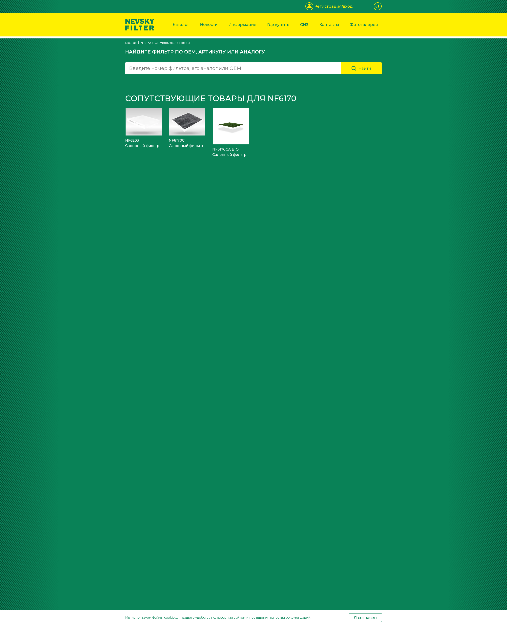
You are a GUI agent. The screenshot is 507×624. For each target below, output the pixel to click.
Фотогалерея (364, 24)
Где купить (278, 24)
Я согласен (365, 617)
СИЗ (304, 24)
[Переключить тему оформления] (378, 6)
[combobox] (233, 68)
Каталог (181, 24)
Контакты (329, 24)
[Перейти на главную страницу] (139, 24)
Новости (209, 24)
